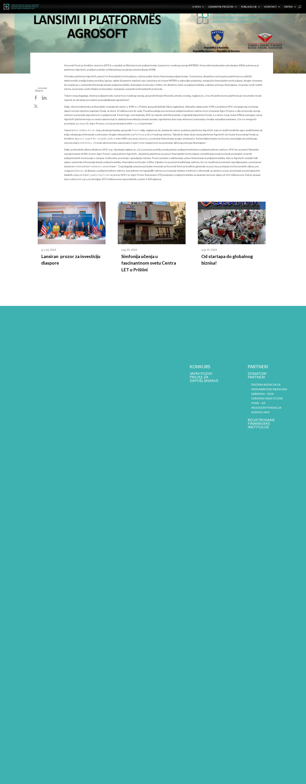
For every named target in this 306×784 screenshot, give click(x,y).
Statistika (142, 137)
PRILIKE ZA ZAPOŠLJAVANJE (204, 379)
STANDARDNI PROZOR (96, 152)
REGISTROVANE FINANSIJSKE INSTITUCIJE (261, 423)
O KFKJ (196, 6)
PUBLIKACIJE (249, 6)
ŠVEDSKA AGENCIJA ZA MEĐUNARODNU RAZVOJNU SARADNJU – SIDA (269, 389)
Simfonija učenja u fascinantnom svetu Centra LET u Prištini (148, 263)
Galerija (140, 144)
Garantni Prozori (221, 6)
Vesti (136, 130)
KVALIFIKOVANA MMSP (93, 164)
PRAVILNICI (25, 151)
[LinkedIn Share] (44, 98)
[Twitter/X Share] (36, 106)
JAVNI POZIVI (201, 373)
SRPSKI (288, 6)
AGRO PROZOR (90, 147)
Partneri (256, 377)
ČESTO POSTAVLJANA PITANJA (92, 176)
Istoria (22, 148)
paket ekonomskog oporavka (34, 167)
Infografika (144, 141)
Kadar (21, 144)
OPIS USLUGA (85, 130)
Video (137, 148)
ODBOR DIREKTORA (32, 141)
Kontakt (270, 6)
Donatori (257, 373)
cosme (83, 156)
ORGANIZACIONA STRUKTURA (30, 135)
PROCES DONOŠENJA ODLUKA (91, 169)
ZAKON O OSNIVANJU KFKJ (34, 157)
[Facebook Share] (36, 98)
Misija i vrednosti (32, 130)
